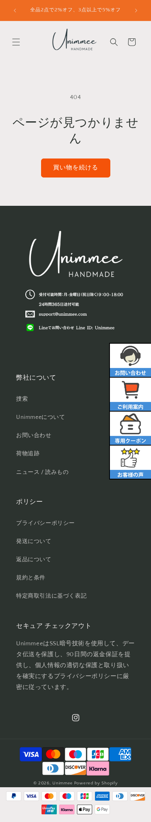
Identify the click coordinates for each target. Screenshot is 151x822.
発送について (34, 541)
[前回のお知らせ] (15, 10)
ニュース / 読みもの (42, 472)
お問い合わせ (34, 435)
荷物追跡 (27, 453)
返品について (34, 559)
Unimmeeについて (40, 417)
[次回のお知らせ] (136, 10)
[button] (16, 42)
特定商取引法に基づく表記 (51, 596)
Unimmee (62, 783)
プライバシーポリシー (45, 523)
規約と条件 (31, 578)
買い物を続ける (75, 167)
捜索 (22, 399)
